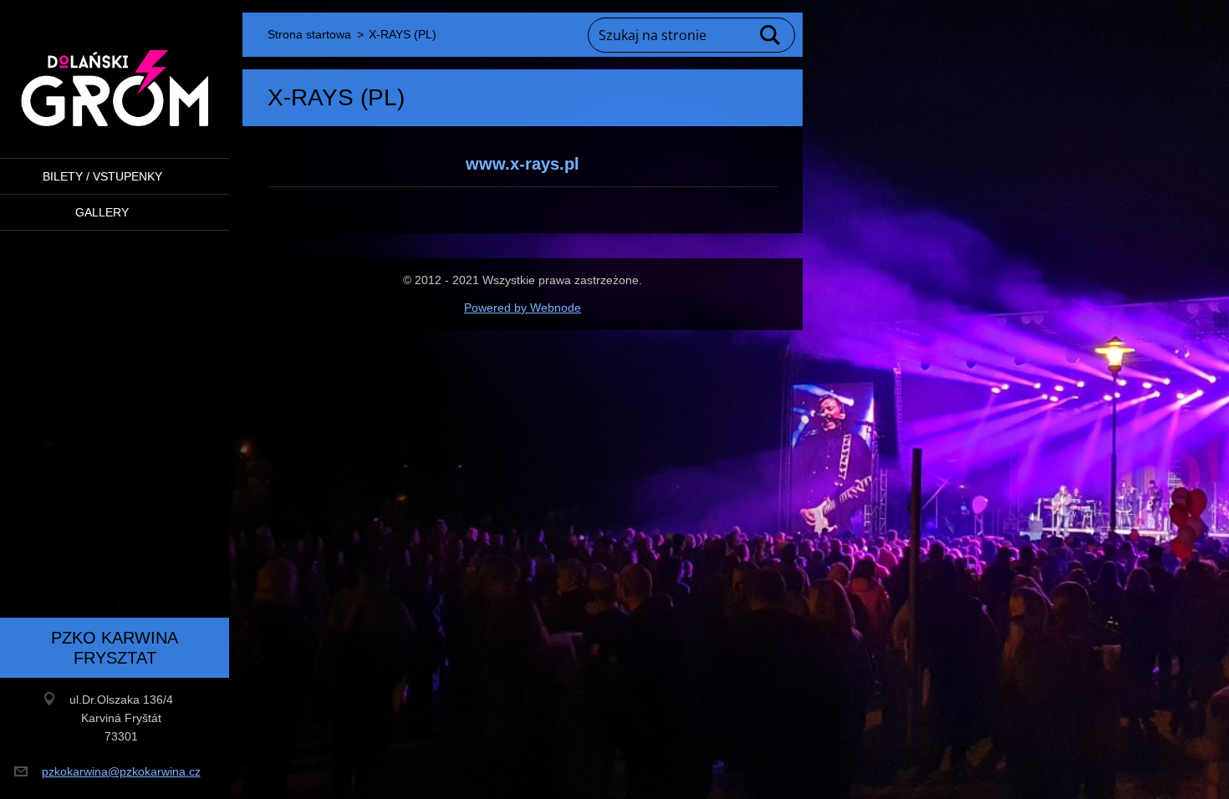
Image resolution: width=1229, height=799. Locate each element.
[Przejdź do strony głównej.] (114, 68)
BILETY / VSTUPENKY (102, 176)
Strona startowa (309, 34)
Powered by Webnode (522, 307)
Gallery (102, 212)
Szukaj (771, 35)
